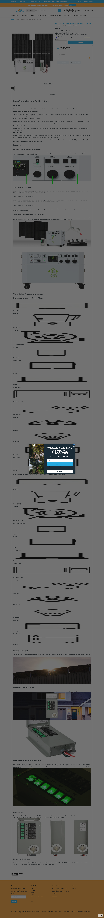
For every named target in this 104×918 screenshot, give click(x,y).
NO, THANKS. (60, 471)
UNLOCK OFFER (59, 464)
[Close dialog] (74, 445)
